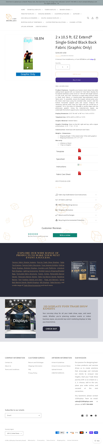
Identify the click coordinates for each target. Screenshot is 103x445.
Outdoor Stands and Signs (32, 280)
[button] (34, 9)
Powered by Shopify (21, 440)
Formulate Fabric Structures (27, 274)
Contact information (72, 440)
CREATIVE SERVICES (58, 373)
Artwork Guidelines (58, 362)
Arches (46, 274)
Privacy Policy (32, 373)
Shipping (58, 55)
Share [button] (60, 187)
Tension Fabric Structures (31, 265)
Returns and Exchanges (36, 362)
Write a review (65, 235)
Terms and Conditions (12, 369)
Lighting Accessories (30, 271)
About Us (8, 366)
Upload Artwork (57, 369)
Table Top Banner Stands (47, 277)
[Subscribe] (39, 415)
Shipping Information (35, 366)
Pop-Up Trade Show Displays (48, 262)
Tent (20, 280)
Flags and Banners (51, 280)
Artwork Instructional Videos (61, 366)
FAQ (29, 369)
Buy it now (77, 80)
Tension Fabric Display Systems (24, 262)
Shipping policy (61, 440)
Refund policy (31, 440)
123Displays (12, 440)
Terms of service (51, 440)
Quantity (58, 63)
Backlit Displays (33, 282)
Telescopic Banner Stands (27, 277)
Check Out (51, 328)
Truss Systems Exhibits (49, 265)
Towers (40, 274)
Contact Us (8, 362)
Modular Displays (30, 268)
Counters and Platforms (46, 268)
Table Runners (55, 282)
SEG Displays (44, 282)
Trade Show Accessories (32, 285)
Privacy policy (41, 440)
